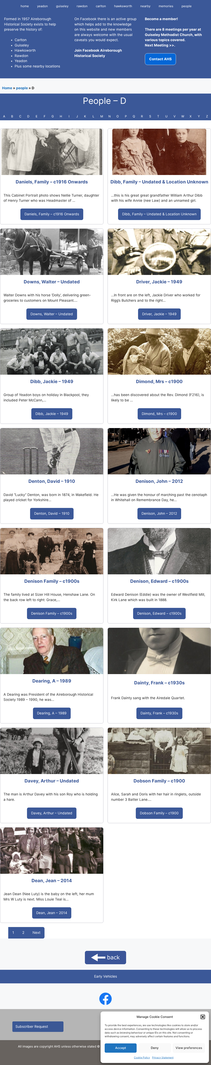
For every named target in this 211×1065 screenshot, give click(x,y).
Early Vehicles (105, 976)
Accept (120, 1048)
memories (166, 6)
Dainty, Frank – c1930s (159, 682)
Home (7, 88)
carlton (101, 6)
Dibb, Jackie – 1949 (51, 381)
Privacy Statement (162, 1057)
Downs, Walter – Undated (52, 281)
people (187, 6)
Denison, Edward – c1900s (159, 581)
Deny (155, 1048)
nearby (145, 6)
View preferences (189, 1048)
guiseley (62, 6)
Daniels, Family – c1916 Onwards (52, 181)
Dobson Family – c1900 (159, 780)
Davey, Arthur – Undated (52, 780)
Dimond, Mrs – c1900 (159, 381)
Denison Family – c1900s (51, 581)
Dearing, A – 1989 (51, 681)
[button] (203, 1017)
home (25, 6)
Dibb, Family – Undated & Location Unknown (159, 181)
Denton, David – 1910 (51, 481)
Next (36, 933)
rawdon (82, 6)
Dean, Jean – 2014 (52, 880)
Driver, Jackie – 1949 (159, 281)
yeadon (42, 6)
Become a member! (161, 19)
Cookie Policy (142, 1057)
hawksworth (123, 6)
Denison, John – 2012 (159, 481)
